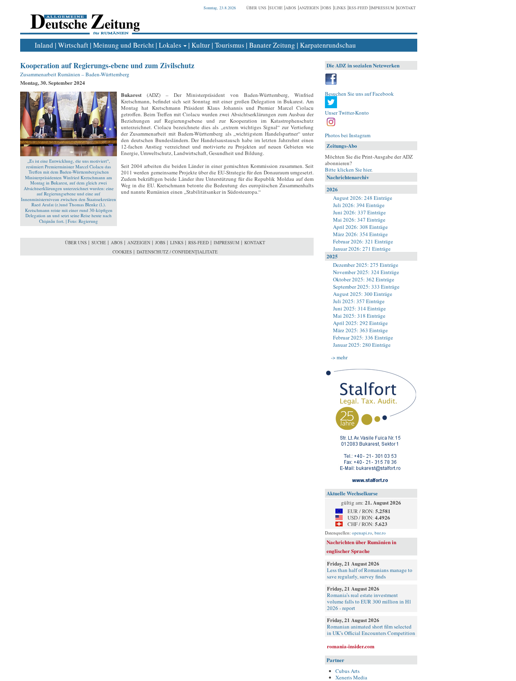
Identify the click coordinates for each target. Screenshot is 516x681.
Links (340, 7)
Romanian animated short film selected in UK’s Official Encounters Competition (371, 630)
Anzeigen (309, 7)
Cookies (122, 252)
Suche (276, 7)
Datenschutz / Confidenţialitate (177, 252)
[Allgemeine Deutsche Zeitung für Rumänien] (83, 18)
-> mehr (339, 357)
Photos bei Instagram (347, 135)
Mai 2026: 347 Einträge (359, 219)
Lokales (170, 45)
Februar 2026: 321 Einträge (363, 241)
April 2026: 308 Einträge (360, 227)
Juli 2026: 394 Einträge (359, 205)
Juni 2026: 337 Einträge (359, 212)
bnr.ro (380, 533)
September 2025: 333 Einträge (366, 286)
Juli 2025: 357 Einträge (359, 301)
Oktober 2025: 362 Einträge (363, 279)
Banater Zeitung (272, 45)
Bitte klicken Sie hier (348, 169)
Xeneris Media (351, 677)
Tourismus (229, 45)
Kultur (200, 45)
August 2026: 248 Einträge (362, 198)
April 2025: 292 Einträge (360, 323)
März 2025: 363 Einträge (360, 330)
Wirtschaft (73, 45)
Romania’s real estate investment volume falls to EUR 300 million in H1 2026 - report (369, 601)
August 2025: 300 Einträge (362, 294)
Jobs (326, 7)
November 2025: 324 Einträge (366, 272)
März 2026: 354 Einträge (360, 234)
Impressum (382, 7)
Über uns (256, 7)
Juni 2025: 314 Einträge (359, 308)
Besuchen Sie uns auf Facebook (359, 93)
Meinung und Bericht (123, 45)
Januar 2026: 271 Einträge (362, 248)
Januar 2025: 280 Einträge (362, 345)
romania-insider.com (351, 646)
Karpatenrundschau (328, 45)
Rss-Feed (358, 7)
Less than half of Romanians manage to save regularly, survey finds (369, 573)
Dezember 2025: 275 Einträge (365, 265)
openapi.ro (362, 533)
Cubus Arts (347, 671)
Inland (44, 45)
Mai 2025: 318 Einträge (359, 315)
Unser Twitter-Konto (347, 112)
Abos (290, 7)
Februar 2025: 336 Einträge (363, 337)
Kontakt (406, 7)
